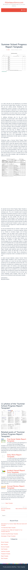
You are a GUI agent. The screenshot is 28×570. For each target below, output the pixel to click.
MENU (24, 10)
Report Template (9, 503)
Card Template (4, 549)
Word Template (4, 558)
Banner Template (4, 542)
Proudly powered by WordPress (10, 567)
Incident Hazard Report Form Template (16, 471)
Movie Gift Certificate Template (5, 508)
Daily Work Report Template (14, 456)
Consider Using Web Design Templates (9, 534)
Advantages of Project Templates (8, 536)
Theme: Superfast (21, 567)
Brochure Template (5, 546)
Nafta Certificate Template (21, 507)
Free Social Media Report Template (16, 440)
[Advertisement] (14, 28)
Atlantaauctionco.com (14, 2)
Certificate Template (5, 551)
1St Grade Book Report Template (8, 527)
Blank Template (4, 544)
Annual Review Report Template (15, 487)
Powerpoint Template (5, 553)
